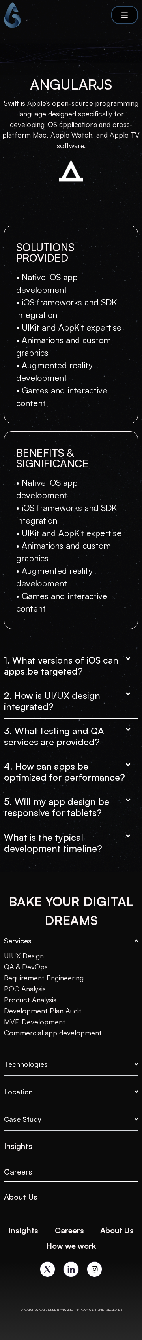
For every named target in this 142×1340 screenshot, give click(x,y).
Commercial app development (53, 1032)
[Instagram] (95, 1269)
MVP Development (34, 1021)
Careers (18, 1171)
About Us (20, 1197)
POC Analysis (25, 988)
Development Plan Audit (43, 1010)
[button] (71, 661)
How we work (71, 1246)
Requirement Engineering (44, 977)
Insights (23, 1230)
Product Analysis (30, 999)
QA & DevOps (26, 966)
